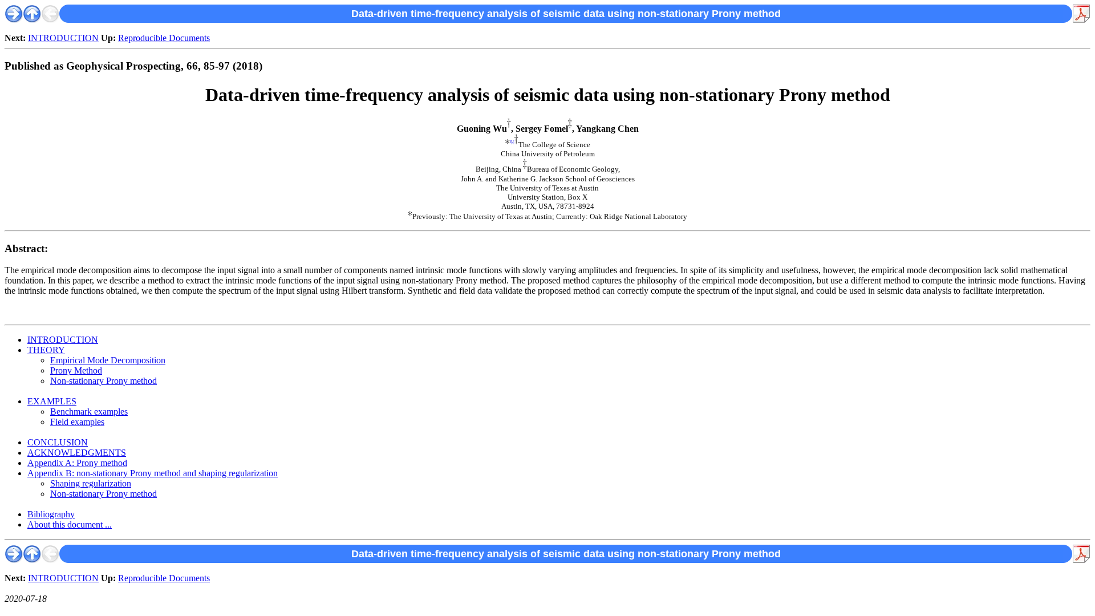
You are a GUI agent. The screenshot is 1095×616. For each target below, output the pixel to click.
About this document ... (69, 524)
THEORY (46, 350)
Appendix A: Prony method (77, 463)
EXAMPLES (51, 401)
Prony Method (76, 370)
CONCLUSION (57, 442)
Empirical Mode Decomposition (107, 360)
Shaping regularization (90, 483)
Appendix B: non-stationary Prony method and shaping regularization (152, 473)
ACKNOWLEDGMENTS (76, 452)
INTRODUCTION (63, 38)
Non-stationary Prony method (103, 381)
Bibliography (51, 514)
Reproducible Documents (164, 38)
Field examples (77, 422)
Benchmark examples (89, 411)
